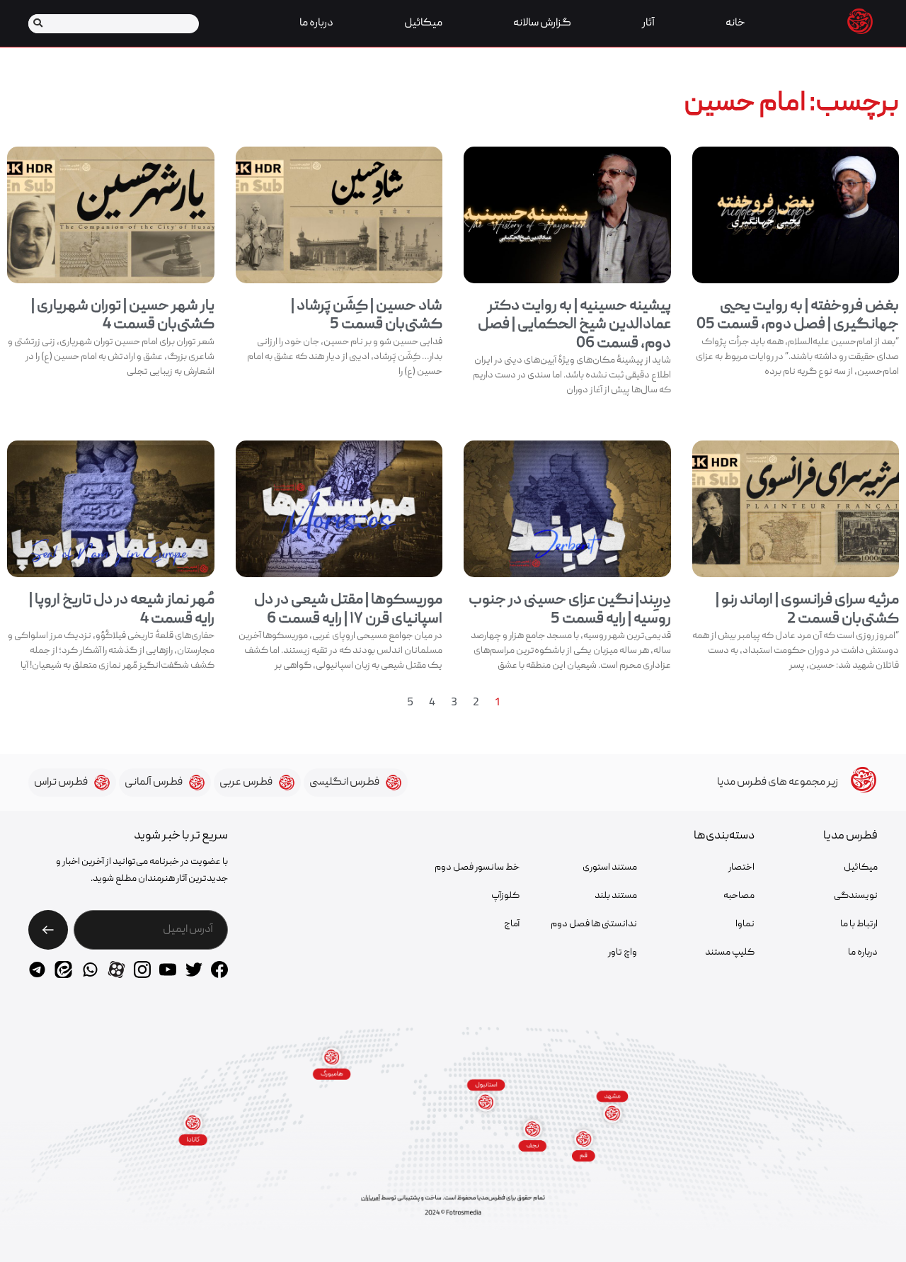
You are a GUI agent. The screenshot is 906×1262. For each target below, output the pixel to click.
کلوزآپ (505, 896)
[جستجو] (37, 23)
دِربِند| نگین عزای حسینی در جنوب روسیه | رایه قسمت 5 (570, 609)
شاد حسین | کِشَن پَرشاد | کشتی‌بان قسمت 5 (366, 315)
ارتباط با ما (859, 924)
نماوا (745, 924)
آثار (648, 23)
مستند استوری (610, 867)
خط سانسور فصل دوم (477, 867)
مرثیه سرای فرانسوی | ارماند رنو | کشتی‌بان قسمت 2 (807, 609)
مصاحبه (739, 896)
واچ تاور (622, 952)
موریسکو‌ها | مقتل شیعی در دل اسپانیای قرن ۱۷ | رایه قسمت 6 (348, 609)
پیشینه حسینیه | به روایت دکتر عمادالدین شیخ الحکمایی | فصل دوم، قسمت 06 (574, 325)
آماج (512, 924)
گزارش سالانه (542, 23)
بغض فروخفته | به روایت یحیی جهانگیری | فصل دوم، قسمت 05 (797, 315)
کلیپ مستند (730, 952)
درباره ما (316, 23)
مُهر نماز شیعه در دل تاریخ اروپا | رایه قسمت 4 (121, 609)
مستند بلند (616, 896)
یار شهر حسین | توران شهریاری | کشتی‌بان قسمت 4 (122, 315)
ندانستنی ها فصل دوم (594, 924)
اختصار (741, 867)
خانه (735, 23)
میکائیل (423, 23)
